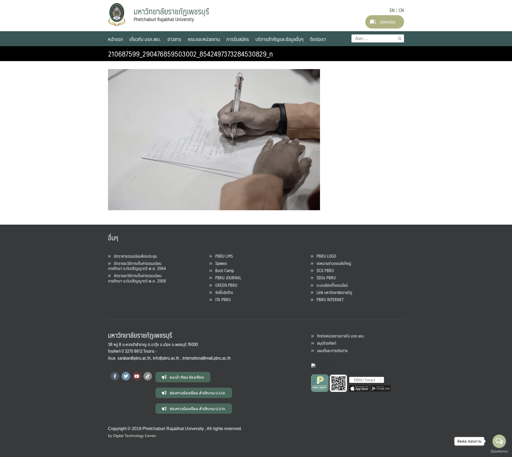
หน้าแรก (115, 39)
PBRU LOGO (324, 256)
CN (401, 10)
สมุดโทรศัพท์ (325, 343)
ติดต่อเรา (318, 39)
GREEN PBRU (224, 285)
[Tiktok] (147, 376)
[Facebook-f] (115, 376)
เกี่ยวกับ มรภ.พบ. (145, 39)
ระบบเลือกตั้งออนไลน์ (330, 285)
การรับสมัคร (237, 39)
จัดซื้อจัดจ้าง (222, 292)
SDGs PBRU (324, 277)
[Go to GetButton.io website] (499, 451)
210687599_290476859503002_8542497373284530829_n (190, 53)
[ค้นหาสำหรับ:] (377, 38)
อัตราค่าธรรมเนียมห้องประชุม (134, 256)
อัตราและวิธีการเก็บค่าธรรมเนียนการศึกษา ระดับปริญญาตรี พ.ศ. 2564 (137, 266)
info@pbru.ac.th (166, 357)
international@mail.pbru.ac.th (206, 357)
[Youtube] (137, 376)
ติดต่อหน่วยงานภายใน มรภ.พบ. (339, 335)
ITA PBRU (221, 299)
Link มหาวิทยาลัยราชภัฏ (332, 292)
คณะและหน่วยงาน (204, 39)
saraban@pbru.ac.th (134, 357)
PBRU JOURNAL (226, 277)
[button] (182, 377)
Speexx (219, 263)
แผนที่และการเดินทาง (331, 350)
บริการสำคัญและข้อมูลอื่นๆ (279, 39)
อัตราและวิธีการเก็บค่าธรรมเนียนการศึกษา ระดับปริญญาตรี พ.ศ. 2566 (137, 278)
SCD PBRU (323, 270)
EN (392, 10)
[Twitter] (126, 376)
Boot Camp (223, 270)
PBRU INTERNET (328, 299)
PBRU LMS (222, 256)
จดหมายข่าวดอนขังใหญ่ (332, 263)
